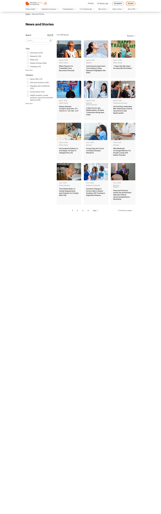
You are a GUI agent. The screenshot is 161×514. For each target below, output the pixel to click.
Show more (29, 70)
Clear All (50, 35)
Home (28, 14)
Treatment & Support (48, 9)
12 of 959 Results (63, 35)
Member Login (104, 3)
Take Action (102, 9)
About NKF (131, 9)
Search (91, 3)
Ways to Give (117, 9)
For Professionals (86, 9)
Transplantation (68, 9)
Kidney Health (30, 9)
